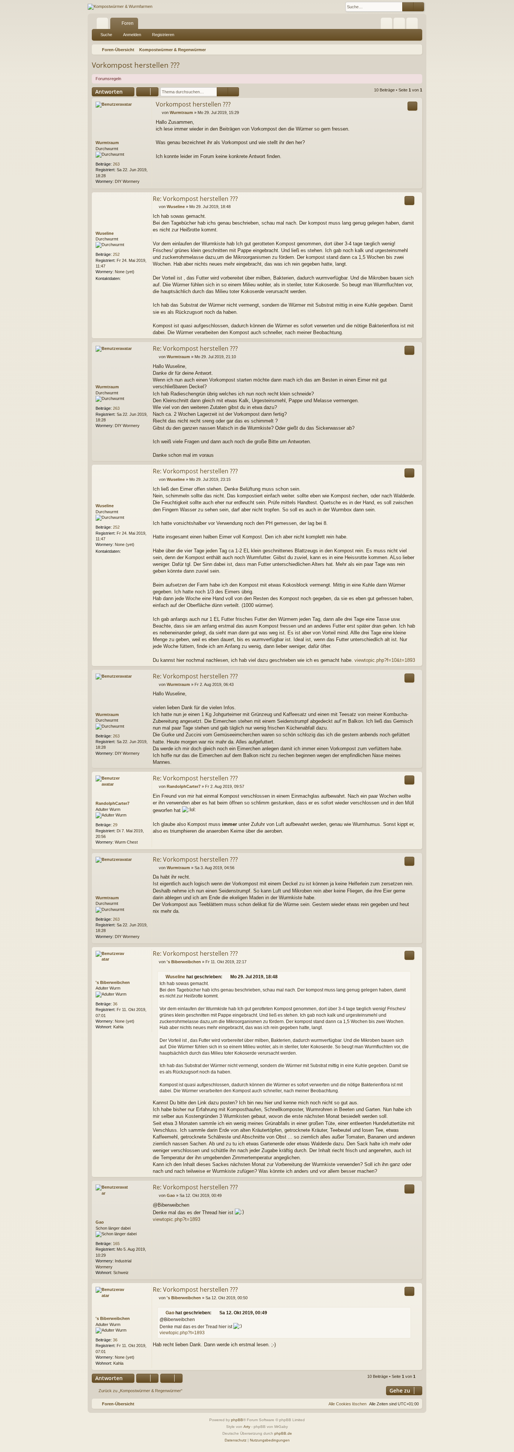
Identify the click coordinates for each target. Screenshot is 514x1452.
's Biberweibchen (113, 982)
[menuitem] (386, 23)
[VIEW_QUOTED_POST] (227, 977)
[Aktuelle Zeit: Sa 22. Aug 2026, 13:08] (415, 50)
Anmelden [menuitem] (401, 25)
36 (115, 1004)
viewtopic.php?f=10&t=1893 (384, 660)
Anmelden (132, 34)
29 (115, 825)
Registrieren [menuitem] (413, 25)
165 (116, 1243)
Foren (128, 23)
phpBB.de (283, 1433)
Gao (100, 1222)
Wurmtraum (107, 142)
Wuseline (105, 233)
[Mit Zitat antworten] (412, 106)
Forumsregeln (108, 78)
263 (116, 164)
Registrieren (163, 34)
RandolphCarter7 (112, 803)
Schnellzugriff (104, 25)
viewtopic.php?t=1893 (176, 1219)
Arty (246, 1427)
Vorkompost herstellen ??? (135, 65)
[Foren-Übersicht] (120, 7)
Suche (106, 34)
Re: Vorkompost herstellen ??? (195, 198)
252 (116, 254)
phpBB (237, 1420)
